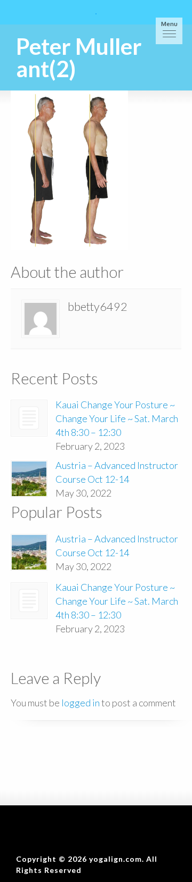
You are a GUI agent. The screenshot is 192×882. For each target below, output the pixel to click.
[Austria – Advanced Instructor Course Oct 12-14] (29, 478)
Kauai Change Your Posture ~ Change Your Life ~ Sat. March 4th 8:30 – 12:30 (116, 418)
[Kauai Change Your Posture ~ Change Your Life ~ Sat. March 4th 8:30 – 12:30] (29, 418)
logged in (80, 702)
